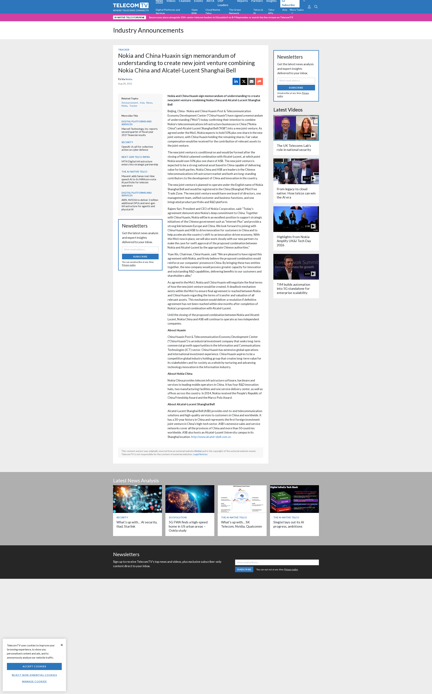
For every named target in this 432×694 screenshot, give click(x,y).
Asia (284, 9)
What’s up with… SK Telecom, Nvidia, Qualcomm (241, 524)
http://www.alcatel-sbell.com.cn (211, 437)
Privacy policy (129, 265)
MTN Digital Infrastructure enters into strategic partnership (140, 163)
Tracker (123, 49)
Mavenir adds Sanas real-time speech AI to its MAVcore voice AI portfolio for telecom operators (139, 181)
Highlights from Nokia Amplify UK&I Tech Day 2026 (294, 241)
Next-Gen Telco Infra (136, 156)
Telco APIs (271, 11)
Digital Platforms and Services (168, 11)
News (149, 102)
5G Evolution (178, 517)
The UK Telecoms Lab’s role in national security (294, 148)
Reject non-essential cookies (34, 675)
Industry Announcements (148, 30)
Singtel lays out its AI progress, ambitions (288, 524)
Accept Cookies (34, 666)
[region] (34, 665)
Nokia (129, 79)
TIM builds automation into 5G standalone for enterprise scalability (293, 288)
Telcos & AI (258, 11)
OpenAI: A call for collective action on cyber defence (137, 148)
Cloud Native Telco (212, 11)
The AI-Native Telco (134, 171)
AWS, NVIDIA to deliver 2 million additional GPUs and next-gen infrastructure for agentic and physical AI (140, 204)
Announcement (130, 102)
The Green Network (235, 11)
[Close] (61, 645)
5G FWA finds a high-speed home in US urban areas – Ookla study (188, 526)
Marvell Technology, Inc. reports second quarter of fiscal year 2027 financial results (140, 132)
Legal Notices (200, 454)
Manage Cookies (34, 681)
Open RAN (195, 11)
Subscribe (140, 256)
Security (127, 142)
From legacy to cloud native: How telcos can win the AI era (296, 193)
